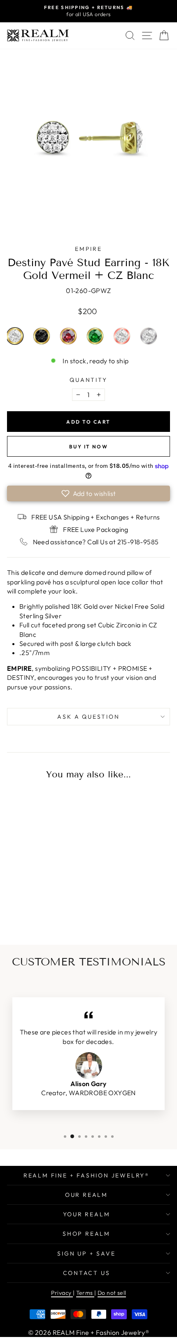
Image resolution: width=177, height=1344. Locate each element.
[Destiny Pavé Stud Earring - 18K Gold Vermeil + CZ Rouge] (51, 908)
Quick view (38, 846)
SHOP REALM (86, 1233)
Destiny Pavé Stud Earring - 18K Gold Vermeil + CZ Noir (41, 336)
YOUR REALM (86, 1214)
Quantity (88, 380)
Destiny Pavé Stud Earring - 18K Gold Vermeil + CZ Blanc (15, 336)
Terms (85, 1292)
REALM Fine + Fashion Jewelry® (86, 1175)
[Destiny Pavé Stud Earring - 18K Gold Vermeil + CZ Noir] (38, 908)
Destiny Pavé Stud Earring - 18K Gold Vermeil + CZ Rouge (68, 336)
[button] (88, 493)
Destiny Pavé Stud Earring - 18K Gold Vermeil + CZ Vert (95, 336)
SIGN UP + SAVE (86, 1253)
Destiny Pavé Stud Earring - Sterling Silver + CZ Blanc (148, 336)
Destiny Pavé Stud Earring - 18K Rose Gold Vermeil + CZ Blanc (122, 336)
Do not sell (112, 1292)
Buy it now (88, 446)
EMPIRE (88, 249)
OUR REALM (86, 1195)
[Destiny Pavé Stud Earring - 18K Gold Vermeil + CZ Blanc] (24, 908)
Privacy (62, 1292)
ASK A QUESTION (88, 716)
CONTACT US (86, 1273)
